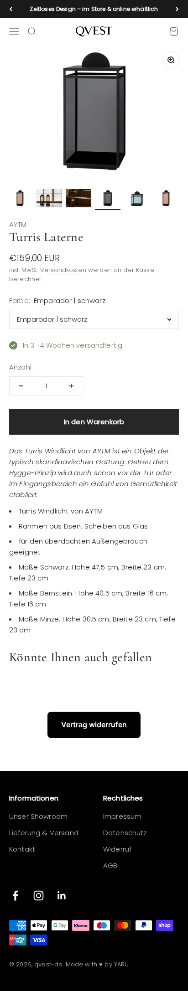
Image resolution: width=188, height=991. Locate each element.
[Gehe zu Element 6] (166, 199)
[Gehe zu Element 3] (78, 199)
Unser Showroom (38, 816)
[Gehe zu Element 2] (49, 199)
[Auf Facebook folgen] (15, 895)
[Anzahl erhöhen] (71, 386)
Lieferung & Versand (43, 832)
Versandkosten (63, 270)
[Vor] (177, 9)
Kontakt (22, 849)
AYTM (18, 224)
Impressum (122, 816)
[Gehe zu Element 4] (107, 199)
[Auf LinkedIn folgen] (62, 895)
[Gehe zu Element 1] (20, 199)
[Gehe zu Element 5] (137, 199)
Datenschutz (125, 832)
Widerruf (117, 849)
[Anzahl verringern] (21, 386)
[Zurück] (10, 9)
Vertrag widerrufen (94, 724)
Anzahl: (21, 367)
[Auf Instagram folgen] (38, 895)
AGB (110, 865)
